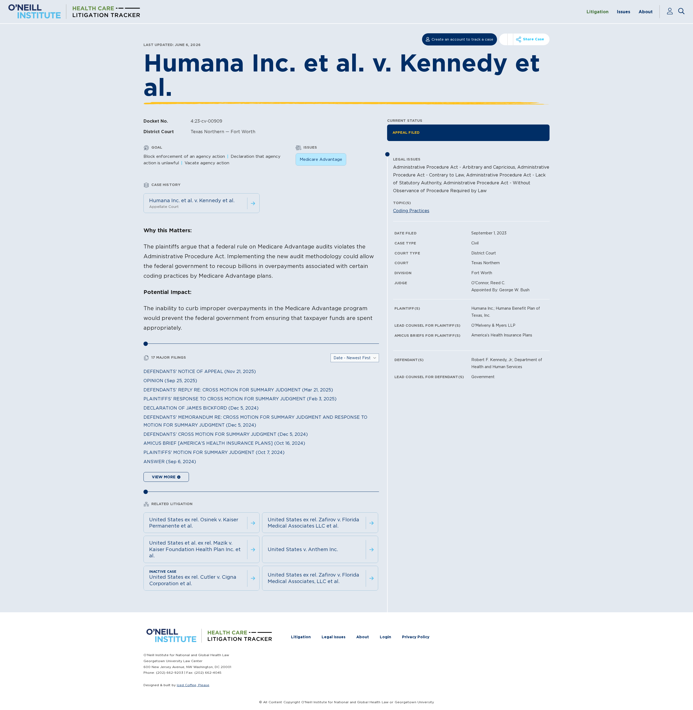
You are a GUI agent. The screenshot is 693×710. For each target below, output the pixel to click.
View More (164, 477)
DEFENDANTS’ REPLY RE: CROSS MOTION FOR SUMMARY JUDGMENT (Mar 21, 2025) (238, 389)
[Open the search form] (681, 11)
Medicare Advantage (321, 159)
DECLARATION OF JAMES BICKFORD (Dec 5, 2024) (201, 407)
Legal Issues (333, 637)
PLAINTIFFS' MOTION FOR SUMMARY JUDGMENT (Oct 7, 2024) (214, 452)
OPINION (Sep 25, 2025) (170, 380)
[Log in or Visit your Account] (672, 11)
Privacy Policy (415, 637)
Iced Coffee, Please (193, 685)
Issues (623, 11)
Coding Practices (411, 210)
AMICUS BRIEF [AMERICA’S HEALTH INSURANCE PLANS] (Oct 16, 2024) (224, 443)
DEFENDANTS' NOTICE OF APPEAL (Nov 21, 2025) (199, 371)
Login (385, 637)
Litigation (598, 11)
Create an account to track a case (462, 39)
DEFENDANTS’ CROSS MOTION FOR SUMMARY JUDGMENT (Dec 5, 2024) (225, 434)
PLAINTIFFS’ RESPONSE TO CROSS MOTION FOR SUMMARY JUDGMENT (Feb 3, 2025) (239, 398)
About (646, 11)
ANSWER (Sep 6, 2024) (169, 461)
